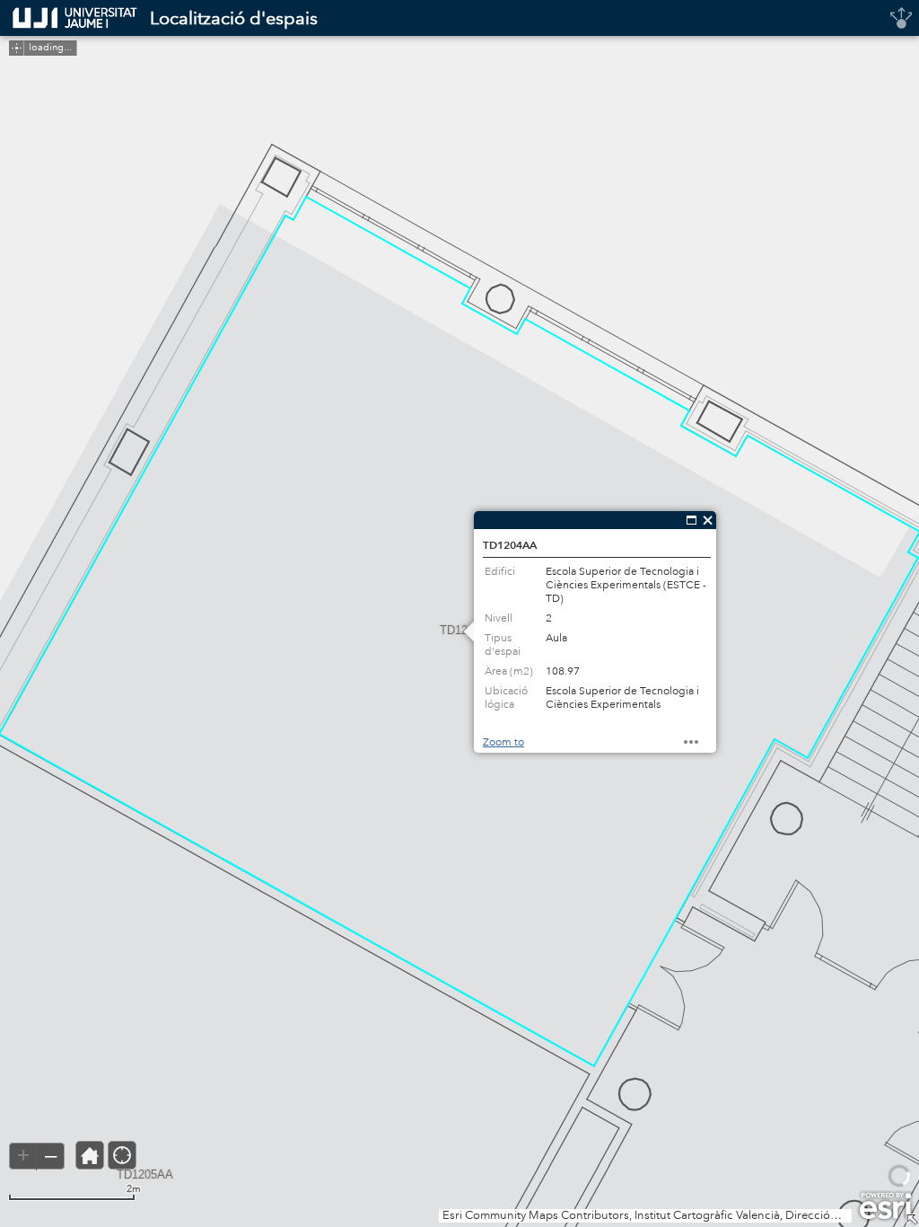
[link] (69, 17)
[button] (16, 48)
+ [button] (23, 1155)
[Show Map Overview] (912, 1220)
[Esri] (885, 1206)
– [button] (51, 1155)
